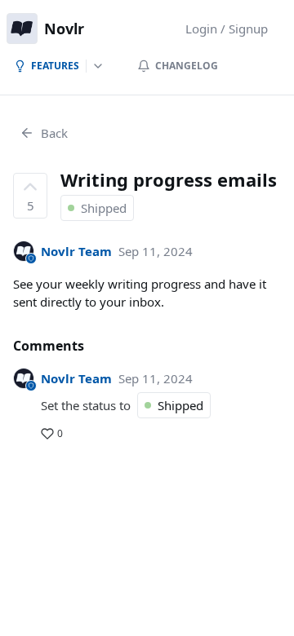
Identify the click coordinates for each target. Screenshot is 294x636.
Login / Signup (226, 28)
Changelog (186, 66)
